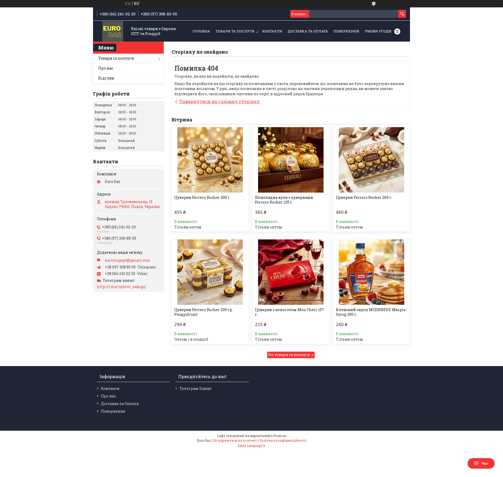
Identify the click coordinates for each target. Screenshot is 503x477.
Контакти (272, 31)
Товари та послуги (235, 31)
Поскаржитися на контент (234, 440)
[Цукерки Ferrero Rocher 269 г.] (371, 160)
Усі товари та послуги (289, 354)
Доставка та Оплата (308, 31)
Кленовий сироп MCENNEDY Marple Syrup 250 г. (371, 312)
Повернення (346, 31)
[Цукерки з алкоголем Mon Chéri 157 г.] (290, 272)
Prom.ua (279, 436)
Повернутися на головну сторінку (219, 101)
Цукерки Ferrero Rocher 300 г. (202, 197)
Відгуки (106, 78)
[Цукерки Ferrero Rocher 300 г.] (210, 160)
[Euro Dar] (112, 31)
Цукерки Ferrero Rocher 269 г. (364, 197)
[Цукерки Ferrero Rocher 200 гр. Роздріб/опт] (210, 272)
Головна (201, 31)
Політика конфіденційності (282, 440)
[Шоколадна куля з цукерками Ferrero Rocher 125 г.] (290, 160)
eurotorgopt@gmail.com (127, 260)
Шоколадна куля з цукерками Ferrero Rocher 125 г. (284, 200)
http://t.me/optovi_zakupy (121, 286)
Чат (485, 463)
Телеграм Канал (195, 388)
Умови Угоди (378, 31)
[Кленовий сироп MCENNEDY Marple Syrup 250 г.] (371, 272)
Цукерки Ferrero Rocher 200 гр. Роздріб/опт (203, 312)
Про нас (105, 68)
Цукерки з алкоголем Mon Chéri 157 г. (289, 312)
